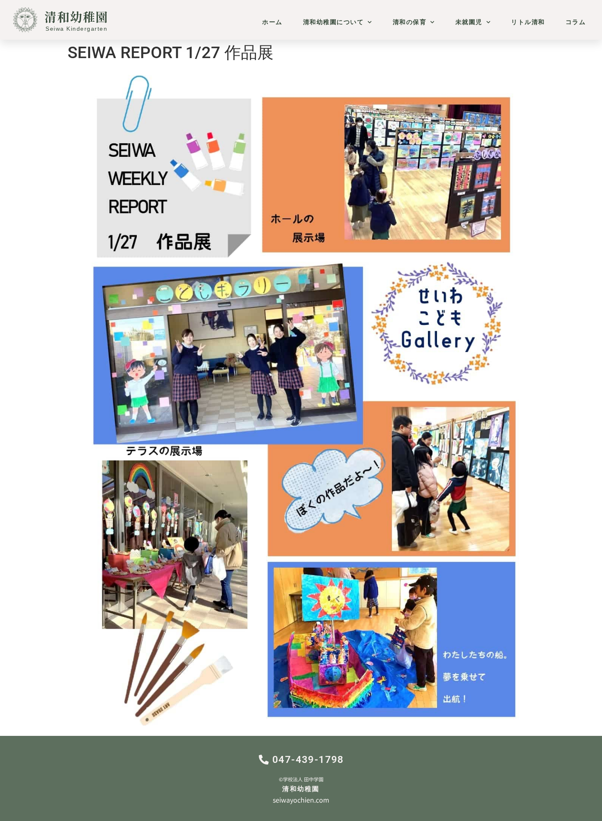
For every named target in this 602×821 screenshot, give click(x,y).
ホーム (272, 22)
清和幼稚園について (333, 22)
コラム (576, 22)
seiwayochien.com (301, 800)
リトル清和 (528, 22)
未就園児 (468, 22)
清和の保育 (410, 22)
